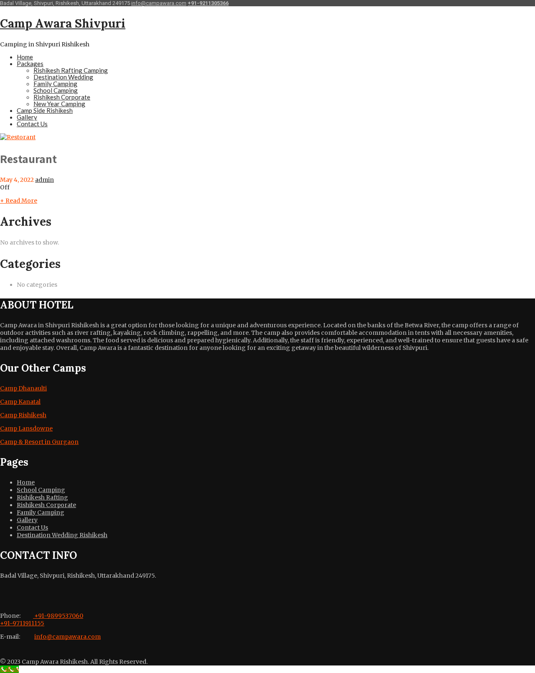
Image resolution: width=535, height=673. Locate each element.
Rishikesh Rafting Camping (70, 70)
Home (25, 57)
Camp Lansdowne (26, 428)
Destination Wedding (63, 77)
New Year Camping (59, 103)
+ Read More (18, 200)
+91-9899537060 (58, 615)
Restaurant (28, 158)
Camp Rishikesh (23, 415)
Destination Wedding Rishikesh (62, 535)
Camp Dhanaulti (23, 388)
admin (44, 180)
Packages (30, 63)
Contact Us (32, 123)
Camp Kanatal (20, 401)
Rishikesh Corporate (61, 97)
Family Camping (55, 83)
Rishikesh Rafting (42, 497)
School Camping (55, 90)
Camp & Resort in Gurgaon (39, 442)
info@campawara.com (158, 3)
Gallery (27, 117)
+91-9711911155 (22, 623)
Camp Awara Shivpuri (62, 23)
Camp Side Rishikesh (45, 110)
